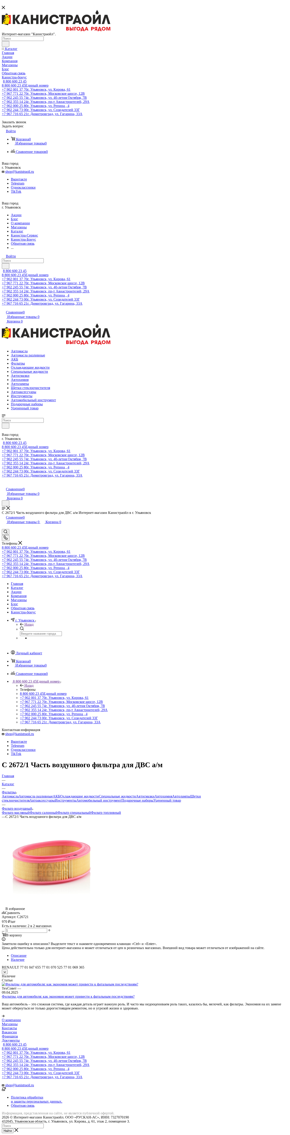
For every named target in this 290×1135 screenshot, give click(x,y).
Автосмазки (145, 796)
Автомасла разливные (36, 796)
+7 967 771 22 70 (43, 93)
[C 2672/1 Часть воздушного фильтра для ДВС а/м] (53, 905)
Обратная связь (22, 1105)
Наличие (17, 960)
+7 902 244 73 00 (41, 110)
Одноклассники (23, 187)
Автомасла (10, 796)
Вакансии (9, 1032)
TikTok (16, 191)
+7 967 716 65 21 (42, 114)
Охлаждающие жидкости (79, 796)
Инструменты (65, 800)
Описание (19, 955)
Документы (11, 1040)
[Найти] (5, 44)
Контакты (9, 1028)
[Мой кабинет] (4, 484)
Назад (29, 624)
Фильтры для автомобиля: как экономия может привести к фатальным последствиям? (68, 996)
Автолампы (181, 796)
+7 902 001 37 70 (36, 89)
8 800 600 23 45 (15, 81)
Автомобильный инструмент (98, 800)
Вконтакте (19, 179)
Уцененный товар (167, 800)
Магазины (10, 1024)
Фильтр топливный (106, 812)
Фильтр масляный (16, 812)
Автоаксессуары (42, 800)
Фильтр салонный (44, 812)
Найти (8, 1131)
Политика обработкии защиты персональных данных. (36, 1099)
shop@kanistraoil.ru (19, 171)
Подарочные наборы (137, 800)
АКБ (56, 796)
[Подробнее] (3, 1016)
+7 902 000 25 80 (35, 106)
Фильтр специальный (74, 812)
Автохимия (163, 796)
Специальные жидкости (117, 796)
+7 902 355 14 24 (45, 102)
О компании (11, 1020)
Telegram (17, 183)
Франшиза (10, 1036)
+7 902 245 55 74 (44, 98)
